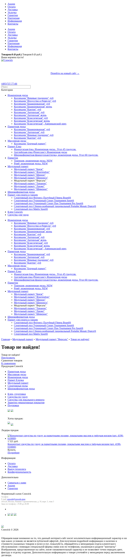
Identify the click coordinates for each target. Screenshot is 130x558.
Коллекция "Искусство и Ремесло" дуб (35, 101)
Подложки (13, 405)
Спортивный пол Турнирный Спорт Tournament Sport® (44, 200)
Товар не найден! (80, 339)
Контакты (13, 23)
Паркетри (13, 157)
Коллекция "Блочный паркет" (30, 143)
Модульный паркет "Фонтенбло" (32, 172)
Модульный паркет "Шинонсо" (31, 177)
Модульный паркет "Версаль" (52, 339)
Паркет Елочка (16, 380)
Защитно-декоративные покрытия (26, 402)
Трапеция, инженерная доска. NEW (33, 160)
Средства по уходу (18, 397)
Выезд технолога (17, 469)
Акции (11, 4)
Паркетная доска (17, 126)
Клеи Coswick (15, 212)
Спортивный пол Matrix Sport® (31, 209)
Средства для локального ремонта (26, 399)
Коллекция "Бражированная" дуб (32, 103)
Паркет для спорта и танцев (23, 194)
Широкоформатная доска (21, 192)
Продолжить (8, 357)
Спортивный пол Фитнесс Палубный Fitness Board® (42, 197)
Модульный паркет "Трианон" (30, 183)
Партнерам (14, 18)
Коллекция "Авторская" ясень (30, 115)
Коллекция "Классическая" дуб (31, 118)
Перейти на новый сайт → (65, 73)
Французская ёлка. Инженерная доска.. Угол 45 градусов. (45, 149)
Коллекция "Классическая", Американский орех (40, 123)
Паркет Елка (14, 146)
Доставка (13, 9)
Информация (15, 21)
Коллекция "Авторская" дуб (29, 112)
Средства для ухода (18, 214)
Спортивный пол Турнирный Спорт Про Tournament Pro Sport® (48, 203)
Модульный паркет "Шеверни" (31, 189)
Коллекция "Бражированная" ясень (33, 106)
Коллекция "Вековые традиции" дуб (33, 98)
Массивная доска (17, 140)
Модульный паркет (18, 166)
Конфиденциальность (19, 472)
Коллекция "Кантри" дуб (27, 109)
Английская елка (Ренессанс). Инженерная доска (40, 152)
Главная (5, 339)
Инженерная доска (18, 95)
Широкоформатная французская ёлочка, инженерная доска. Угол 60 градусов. (56, 155)
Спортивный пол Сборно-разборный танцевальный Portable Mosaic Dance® (55, 206)
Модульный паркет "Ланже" (29, 186)
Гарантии (13, 15)
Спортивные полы (18, 385)
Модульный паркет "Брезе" (28, 169)
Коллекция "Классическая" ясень (32, 121)
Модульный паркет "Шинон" (30, 175)
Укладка (12, 12)
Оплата (12, 6)
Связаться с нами (17, 482)
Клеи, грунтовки (17, 394)
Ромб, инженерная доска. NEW (31, 163)
